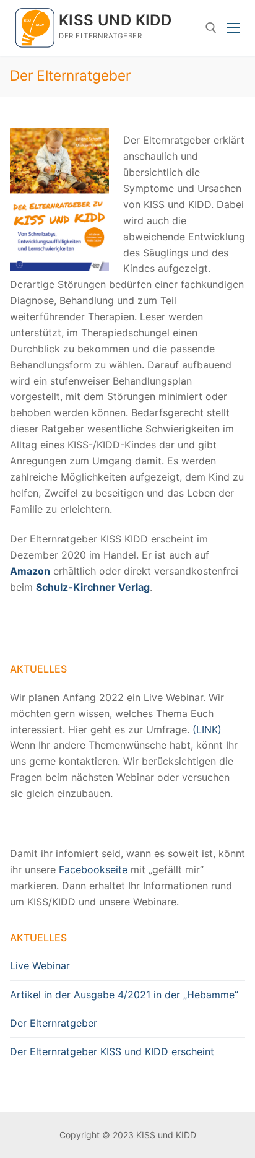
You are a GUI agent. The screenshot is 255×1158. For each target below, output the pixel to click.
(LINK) (207, 729)
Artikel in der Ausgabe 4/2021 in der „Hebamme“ (124, 994)
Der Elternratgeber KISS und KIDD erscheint (112, 1051)
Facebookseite (93, 869)
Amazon (30, 571)
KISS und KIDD (115, 20)
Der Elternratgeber (53, 1023)
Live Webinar (40, 965)
